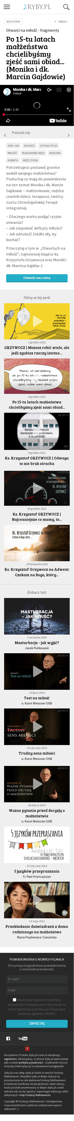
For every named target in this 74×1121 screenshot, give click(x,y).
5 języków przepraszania (36, 871)
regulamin (39, 1000)
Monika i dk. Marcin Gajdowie (34, 72)
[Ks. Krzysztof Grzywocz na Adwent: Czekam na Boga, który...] (37, 543)
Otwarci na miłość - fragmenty (32, 30)
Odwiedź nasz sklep (36, 278)
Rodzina (55, 153)
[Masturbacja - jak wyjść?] (37, 616)
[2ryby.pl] (37, 7)
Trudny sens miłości (37, 753)
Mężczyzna (30, 160)
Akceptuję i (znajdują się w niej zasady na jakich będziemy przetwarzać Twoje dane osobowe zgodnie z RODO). (37, 1007)
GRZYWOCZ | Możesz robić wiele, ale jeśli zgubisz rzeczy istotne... (36, 350)
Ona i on (13, 145)
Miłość (12, 153)
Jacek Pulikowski (37, 648)
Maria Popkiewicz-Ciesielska (37, 937)
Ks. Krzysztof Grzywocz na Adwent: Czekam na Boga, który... (37, 572)
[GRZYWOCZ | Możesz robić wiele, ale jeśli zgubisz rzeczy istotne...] (5, 135)
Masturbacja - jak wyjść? (37, 642)
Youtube (22, 1038)
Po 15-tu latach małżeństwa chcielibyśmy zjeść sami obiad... (37, 404)
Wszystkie (13, 21)
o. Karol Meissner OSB (37, 703)
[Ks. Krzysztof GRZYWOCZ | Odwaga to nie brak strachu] (69, 135)
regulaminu (10, 1059)
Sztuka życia (48, 145)
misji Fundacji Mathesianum (35, 1095)
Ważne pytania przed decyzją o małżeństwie (37, 813)
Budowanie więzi (33, 153)
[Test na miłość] (37, 671)
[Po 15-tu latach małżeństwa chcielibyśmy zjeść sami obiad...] (37, 376)
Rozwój (29, 145)
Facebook (8, 1038)
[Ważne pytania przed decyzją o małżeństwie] (37, 784)
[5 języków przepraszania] (37, 844)
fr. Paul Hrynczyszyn (37, 876)
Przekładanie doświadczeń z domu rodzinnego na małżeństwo (37, 929)
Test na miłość (37, 697)
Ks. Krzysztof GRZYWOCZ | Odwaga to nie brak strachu (37, 460)
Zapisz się (36, 1023)
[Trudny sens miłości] (37, 726)
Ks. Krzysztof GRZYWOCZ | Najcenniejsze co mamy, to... (37, 516)
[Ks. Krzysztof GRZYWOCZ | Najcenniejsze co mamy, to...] (37, 488)
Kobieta (13, 160)
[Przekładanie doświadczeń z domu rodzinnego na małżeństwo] (37, 900)
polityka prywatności (30, 1062)
